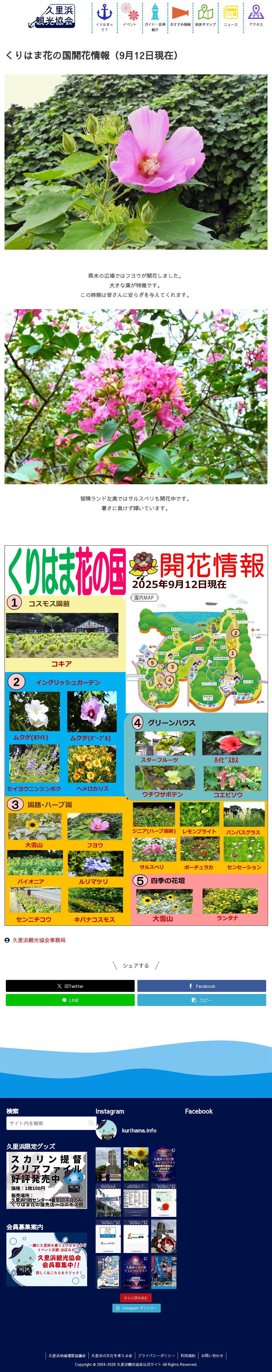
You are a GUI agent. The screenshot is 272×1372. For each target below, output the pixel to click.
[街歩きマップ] (206, 12)
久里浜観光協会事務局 (39, 940)
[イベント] (130, 12)
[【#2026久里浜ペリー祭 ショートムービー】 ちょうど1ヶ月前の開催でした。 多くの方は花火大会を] (108, 1164)
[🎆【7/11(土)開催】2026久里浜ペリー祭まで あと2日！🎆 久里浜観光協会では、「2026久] (136, 1272)
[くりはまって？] (105, 12)
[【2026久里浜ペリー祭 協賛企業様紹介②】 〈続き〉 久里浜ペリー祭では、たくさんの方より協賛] (108, 1236)
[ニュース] (231, 12)
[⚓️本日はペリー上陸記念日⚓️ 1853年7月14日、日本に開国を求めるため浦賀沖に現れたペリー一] (163, 1236)
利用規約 (188, 1355)
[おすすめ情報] (180, 12)
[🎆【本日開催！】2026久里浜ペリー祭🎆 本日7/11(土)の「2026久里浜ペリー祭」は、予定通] (108, 1272)
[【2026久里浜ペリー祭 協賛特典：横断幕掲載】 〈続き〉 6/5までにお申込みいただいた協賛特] (108, 1200)
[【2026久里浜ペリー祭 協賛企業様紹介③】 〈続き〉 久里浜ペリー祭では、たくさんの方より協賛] (163, 1200)
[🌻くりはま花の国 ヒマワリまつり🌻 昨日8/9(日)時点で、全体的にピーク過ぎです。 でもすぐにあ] (136, 1164)
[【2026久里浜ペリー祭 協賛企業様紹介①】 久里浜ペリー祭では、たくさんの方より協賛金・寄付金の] (136, 1236)
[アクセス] (256, 12)
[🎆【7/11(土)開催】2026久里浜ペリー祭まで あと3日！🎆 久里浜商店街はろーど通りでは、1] (163, 1272)
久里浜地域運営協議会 (67, 1355)
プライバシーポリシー (156, 1355)
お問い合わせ (212, 1355)
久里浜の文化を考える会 (111, 1355)
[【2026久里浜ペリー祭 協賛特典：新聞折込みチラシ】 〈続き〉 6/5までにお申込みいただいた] (136, 1200)
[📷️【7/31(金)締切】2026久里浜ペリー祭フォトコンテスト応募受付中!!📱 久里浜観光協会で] (163, 1164)
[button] (91, 1123)
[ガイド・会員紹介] (155, 12)
